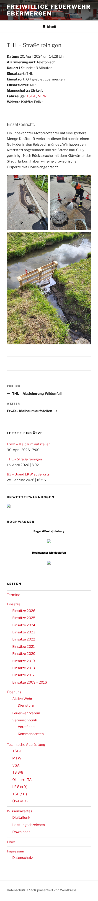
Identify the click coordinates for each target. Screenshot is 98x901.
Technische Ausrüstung (26, 745)
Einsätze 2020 (23, 654)
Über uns (14, 692)
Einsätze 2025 (23, 618)
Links (11, 842)
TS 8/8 (17, 772)
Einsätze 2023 (23, 632)
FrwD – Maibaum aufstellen (29, 444)
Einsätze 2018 (23, 668)
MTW (42, 96)
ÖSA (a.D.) (20, 801)
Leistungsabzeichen (28, 825)
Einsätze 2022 (23, 639)
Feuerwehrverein (26, 713)
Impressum (16, 851)
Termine (13, 595)
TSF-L (31, 96)
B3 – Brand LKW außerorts (28, 474)
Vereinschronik (24, 720)
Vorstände (26, 727)
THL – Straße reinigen (24, 459)
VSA (16, 765)
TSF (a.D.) (19, 794)
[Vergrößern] (42, 181)
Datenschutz (22, 858)
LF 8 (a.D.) (19, 787)
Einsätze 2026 (23, 611)
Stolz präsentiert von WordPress (52, 890)
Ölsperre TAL (23, 780)
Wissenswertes (19, 811)
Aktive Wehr (22, 699)
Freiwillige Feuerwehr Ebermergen (49, 10)
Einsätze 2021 (23, 647)
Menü (51, 26)
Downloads (21, 832)
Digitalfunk (21, 818)
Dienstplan (26, 705)
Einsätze (14, 604)
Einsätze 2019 (23, 661)
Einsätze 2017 (23, 675)
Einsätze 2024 (23, 625)
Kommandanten (31, 734)
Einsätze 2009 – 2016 (29, 682)
